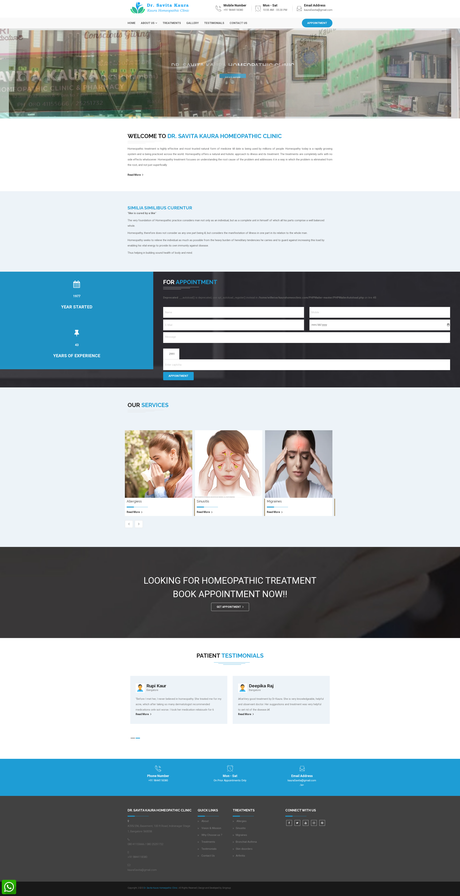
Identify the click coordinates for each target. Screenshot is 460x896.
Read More (233, 73)
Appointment (317, 23)
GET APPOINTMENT (229, 606)
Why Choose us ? (211, 835)
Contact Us (238, 23)
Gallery (192, 23)
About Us (148, 23)
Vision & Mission (211, 828)
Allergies (241, 821)
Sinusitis (241, 828)
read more (133, 512)
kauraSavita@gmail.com (318, 10)
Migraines (241, 835)
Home (131, 23)
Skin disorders (244, 848)
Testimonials (214, 23)
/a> (302, 783)
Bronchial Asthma (246, 841)
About (205, 821)
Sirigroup (226, 888)
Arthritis (240, 855)
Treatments (172, 23)
